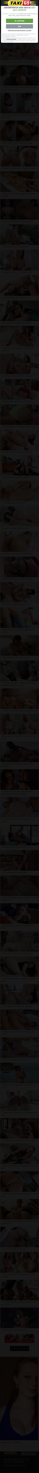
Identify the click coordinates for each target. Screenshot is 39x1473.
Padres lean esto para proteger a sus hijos (19, 30)
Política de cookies (11, 39)
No (19, 26)
